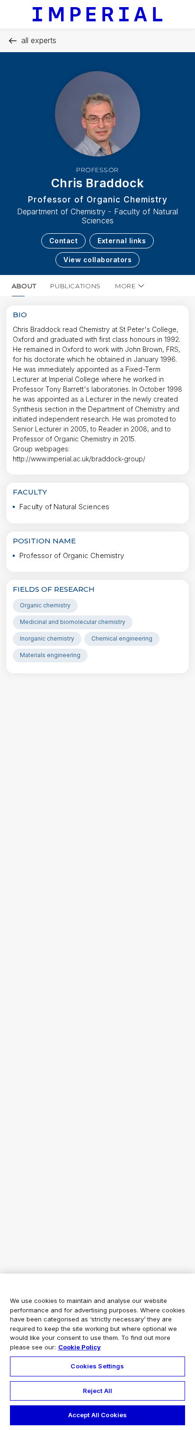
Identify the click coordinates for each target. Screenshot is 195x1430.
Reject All (97, 1390)
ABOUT (24, 286)
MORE (125, 286)
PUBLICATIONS (75, 286)
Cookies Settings (97, 1366)
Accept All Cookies (97, 1415)
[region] (97, 1352)
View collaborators (97, 260)
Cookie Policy (79, 1347)
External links (122, 241)
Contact (63, 241)
